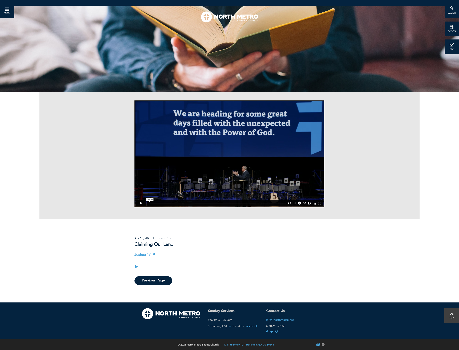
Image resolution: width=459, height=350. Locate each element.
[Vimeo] (276, 332)
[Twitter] (271, 332)
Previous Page (153, 280)
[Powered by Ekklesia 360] (318, 344)
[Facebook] (267, 332)
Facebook (251, 326)
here (231, 326)
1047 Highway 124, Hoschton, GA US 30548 (249, 344)
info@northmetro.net (280, 319)
